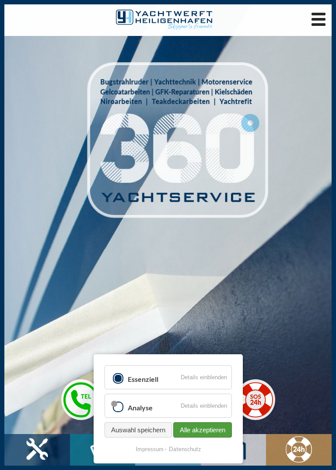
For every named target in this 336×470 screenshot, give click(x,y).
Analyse (140, 407)
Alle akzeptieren (202, 430)
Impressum (150, 448)
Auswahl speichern (138, 430)
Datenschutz (185, 448)
